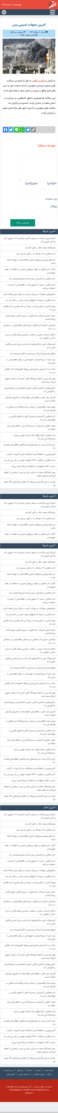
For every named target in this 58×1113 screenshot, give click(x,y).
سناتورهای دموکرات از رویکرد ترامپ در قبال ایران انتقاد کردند (29, 294)
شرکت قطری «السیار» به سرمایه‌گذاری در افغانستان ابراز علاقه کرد (31, 427)
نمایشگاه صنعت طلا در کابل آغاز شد (40, 248)
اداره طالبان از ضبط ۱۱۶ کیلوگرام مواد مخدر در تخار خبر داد (30, 300)
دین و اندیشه (9, 1070)
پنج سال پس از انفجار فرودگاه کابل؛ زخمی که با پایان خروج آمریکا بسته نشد (30, 380)
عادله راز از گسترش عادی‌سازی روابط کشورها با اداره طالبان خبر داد (29, 371)
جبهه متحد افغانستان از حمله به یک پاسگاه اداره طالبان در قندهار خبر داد (30, 408)
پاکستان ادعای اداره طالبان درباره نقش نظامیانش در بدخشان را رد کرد (29, 327)
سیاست (38, 1070)
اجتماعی (29, 1070)
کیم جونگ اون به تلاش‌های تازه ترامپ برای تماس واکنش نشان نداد (30, 346)
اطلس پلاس (10, 1074)
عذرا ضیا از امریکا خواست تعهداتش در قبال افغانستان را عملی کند (31, 361)
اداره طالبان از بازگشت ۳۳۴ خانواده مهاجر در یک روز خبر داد (29, 460)
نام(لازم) (52, 183)
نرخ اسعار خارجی (24, 1074)
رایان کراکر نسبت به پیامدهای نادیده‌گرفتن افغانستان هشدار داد (29, 446)
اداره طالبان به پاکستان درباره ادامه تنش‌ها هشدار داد (32, 279)
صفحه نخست (48, 1070)
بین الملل (20, 1070)
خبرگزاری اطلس (52, 5)
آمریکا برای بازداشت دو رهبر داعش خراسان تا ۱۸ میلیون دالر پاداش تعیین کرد (29, 240)
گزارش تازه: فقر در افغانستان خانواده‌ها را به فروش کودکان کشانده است (30, 399)
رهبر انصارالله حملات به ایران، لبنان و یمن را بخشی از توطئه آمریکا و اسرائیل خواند (29, 474)
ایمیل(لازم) (31, 183)
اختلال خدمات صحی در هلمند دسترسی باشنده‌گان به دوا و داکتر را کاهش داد (30, 336)
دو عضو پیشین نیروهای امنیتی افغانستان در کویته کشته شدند (31, 261)
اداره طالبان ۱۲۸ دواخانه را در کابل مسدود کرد (35, 254)
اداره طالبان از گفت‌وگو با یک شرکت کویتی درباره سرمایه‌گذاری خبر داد (34, 437)
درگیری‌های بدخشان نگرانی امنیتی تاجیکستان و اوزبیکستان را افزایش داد (29, 389)
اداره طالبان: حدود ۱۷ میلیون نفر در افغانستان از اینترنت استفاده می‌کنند (31, 286)
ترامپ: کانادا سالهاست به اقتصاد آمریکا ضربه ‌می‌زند (33, 466)
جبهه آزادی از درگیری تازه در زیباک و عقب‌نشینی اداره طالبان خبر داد (29, 308)
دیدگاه (49, 1074)
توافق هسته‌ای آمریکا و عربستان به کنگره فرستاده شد (32, 354)
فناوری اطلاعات (38, 1074)
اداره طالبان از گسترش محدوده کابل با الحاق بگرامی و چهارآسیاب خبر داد (32, 418)
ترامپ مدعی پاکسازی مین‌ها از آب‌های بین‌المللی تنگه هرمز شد (29, 483)
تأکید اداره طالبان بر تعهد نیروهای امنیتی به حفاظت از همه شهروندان (30, 271)
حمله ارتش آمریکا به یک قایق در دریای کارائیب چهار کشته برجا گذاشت (30, 317)
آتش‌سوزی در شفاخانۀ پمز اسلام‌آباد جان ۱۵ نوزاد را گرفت (30, 454)
